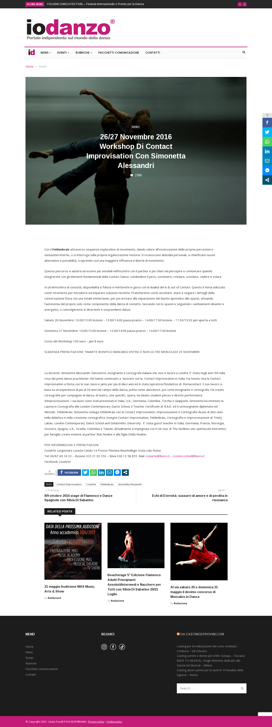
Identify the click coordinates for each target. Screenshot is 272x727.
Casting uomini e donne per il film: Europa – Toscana (211, 656)
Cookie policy (114, 721)
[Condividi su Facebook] (69, 472)
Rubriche (83, 53)
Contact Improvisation (69, 484)
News (45, 53)
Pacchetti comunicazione (41, 669)
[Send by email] (109, 472)
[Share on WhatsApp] (93, 472)
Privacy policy (96, 721)
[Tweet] (85, 472)
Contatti (152, 53)
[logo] (70, 40)
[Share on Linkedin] (101, 472)
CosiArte (91, 484)
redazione (54, 598)
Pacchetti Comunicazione (118, 53)
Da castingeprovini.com (202, 634)
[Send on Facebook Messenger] (117, 472)
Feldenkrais (107, 484)
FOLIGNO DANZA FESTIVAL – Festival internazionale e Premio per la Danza (95, 4)
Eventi (62, 53)
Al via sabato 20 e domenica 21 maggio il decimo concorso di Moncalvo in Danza (194, 592)
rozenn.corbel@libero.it (188, 456)
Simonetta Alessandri (130, 484)
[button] (240, 4)
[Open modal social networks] (125, 472)
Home (29, 66)
